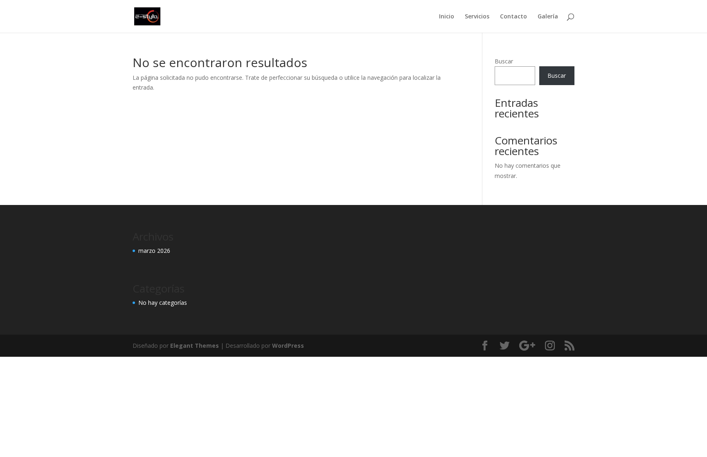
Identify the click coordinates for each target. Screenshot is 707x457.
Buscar (504, 61)
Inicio (446, 17)
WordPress (288, 345)
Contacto (513, 17)
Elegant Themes (194, 345)
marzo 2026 (154, 250)
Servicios (477, 17)
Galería (548, 17)
